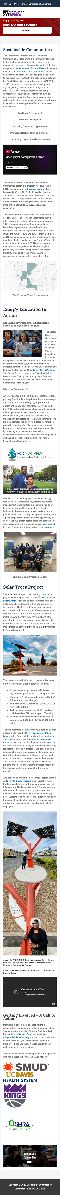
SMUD (45, 597)
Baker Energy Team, (12, 600)
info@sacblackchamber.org (16, 1037)
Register (28, 31)
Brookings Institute (35, 189)
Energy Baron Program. (44, 370)
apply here (49, 527)
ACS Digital (39, 1188)
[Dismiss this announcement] (55, 21)
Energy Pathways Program (18, 781)
